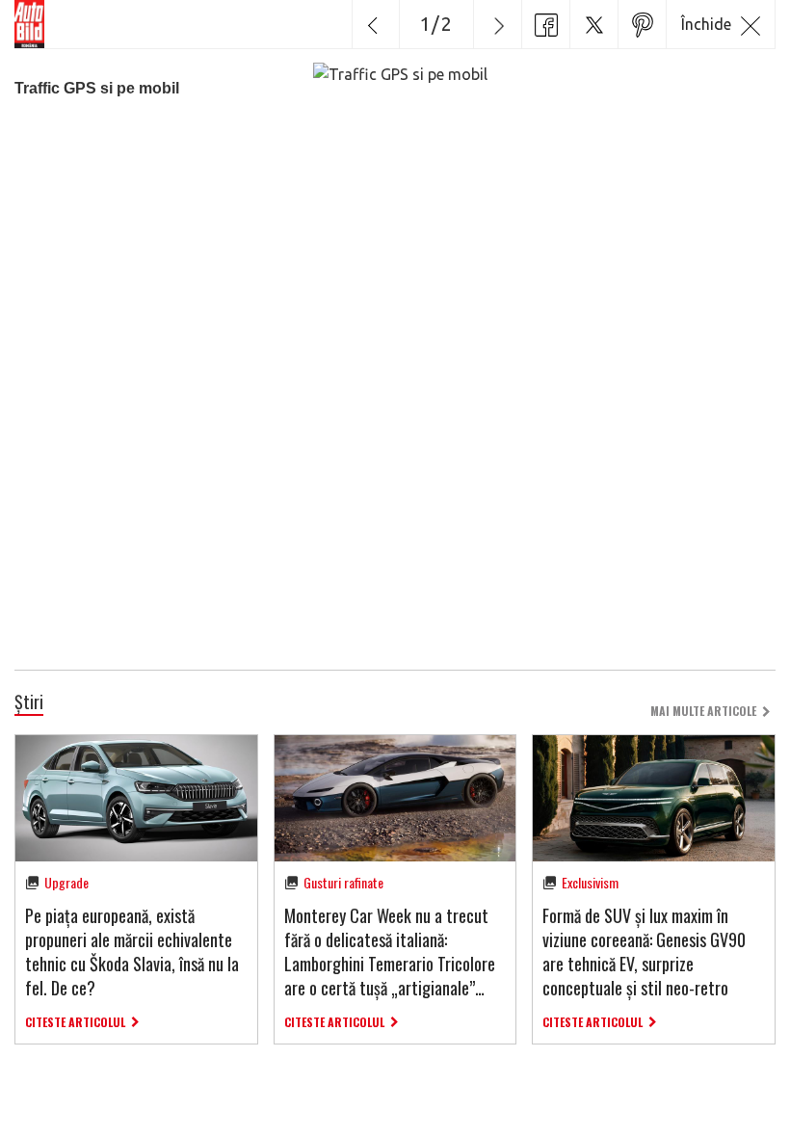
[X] (593, 24)
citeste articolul (75, 1022)
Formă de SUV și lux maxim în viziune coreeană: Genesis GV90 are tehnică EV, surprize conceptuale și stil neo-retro (644, 952)
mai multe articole (703, 710)
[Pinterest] (642, 24)
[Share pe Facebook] (545, 24)
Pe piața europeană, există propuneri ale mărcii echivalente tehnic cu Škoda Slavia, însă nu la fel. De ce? (132, 952)
